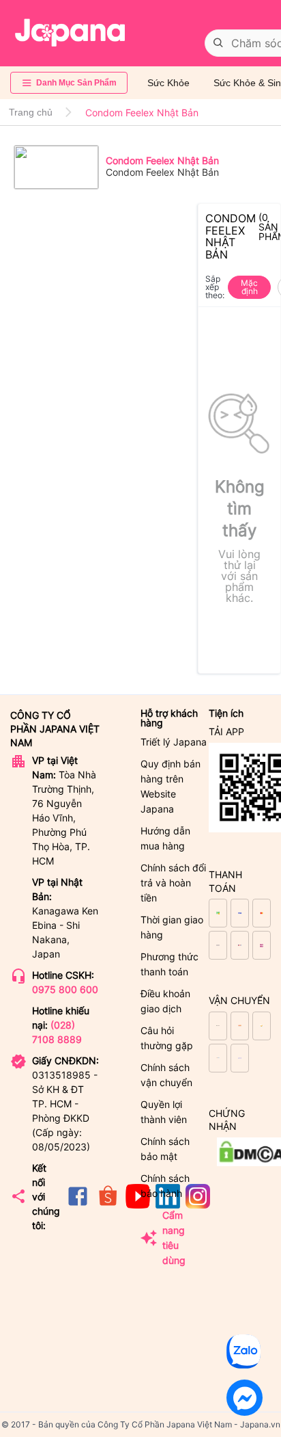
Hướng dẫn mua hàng (165, 838)
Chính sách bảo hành (165, 1185)
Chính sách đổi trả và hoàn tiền (173, 883)
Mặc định (249, 287)
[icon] (77, 1205)
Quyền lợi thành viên (163, 1111)
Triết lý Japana (173, 742)
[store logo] (70, 33)
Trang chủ (31, 112)
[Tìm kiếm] (218, 43)
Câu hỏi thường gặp (166, 1038)
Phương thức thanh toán (169, 964)
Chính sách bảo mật (165, 1148)
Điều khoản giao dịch (165, 1001)
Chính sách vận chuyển (166, 1075)
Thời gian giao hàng (171, 927)
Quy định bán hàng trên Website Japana (170, 786)
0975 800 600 (65, 989)
